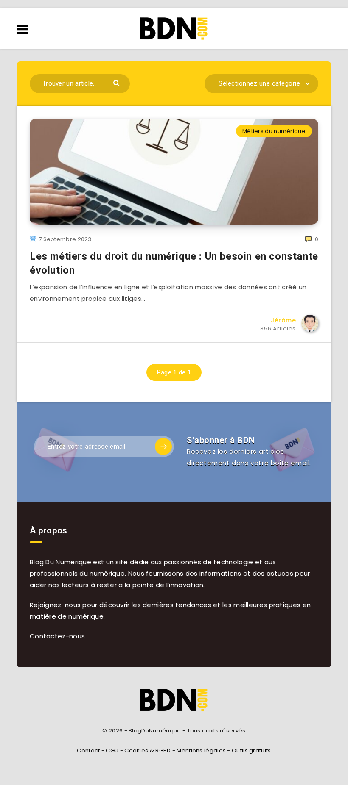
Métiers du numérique (274, 131)
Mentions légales (201, 750)
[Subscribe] (163, 446)
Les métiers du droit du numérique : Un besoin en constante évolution (174, 263)
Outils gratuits (251, 750)
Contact (88, 750)
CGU (112, 750)
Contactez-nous (57, 636)
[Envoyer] (117, 82)
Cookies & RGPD (147, 750)
